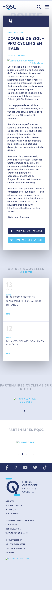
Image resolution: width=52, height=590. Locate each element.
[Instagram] (15, 468)
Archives (10, 552)
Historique (11, 509)
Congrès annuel (13, 529)
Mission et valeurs (14, 505)
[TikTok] (44, 468)
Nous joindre (12, 513)
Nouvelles (11, 32)
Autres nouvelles (26, 268)
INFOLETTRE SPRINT (14, 540)
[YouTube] (25, 468)
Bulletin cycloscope (15, 544)
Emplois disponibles (15, 548)
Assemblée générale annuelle (20, 520)
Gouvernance (12, 525)
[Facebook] (7, 468)
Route (22, 32)
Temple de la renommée (16, 533)
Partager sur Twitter (29, 240)
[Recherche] (39, 7)
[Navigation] (47, 7)
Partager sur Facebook (29, 231)
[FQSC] (10, 7)
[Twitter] (35, 468)
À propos (10, 501)
